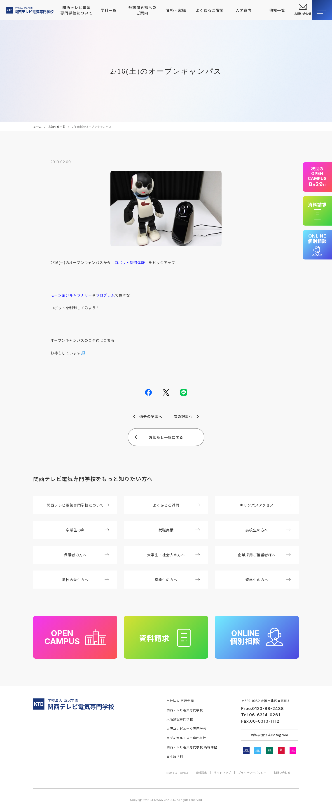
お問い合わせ (282, 772)
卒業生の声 (75, 530)
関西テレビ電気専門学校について (76, 10)
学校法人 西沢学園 (180, 700)
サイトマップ (222, 772)
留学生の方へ (256, 579)
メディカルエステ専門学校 (186, 738)
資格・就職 (176, 10)
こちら (109, 340)
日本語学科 (174, 756)
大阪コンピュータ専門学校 (186, 728)
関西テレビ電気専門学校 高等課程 (191, 747)
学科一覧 (109, 10)
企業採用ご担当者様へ (257, 554)
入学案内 (244, 10)
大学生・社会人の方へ (166, 554)
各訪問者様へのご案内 (142, 10)
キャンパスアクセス (257, 505)
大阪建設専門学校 (179, 719)
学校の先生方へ (75, 579)
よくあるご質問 (210, 10)
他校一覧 (277, 10)
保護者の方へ (75, 554)
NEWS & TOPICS (177, 772)
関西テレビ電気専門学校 (184, 710)
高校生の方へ (256, 530)
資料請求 (201, 772)
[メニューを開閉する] (322, 10)
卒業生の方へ (166, 579)
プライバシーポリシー (252, 772)
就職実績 (165, 530)
